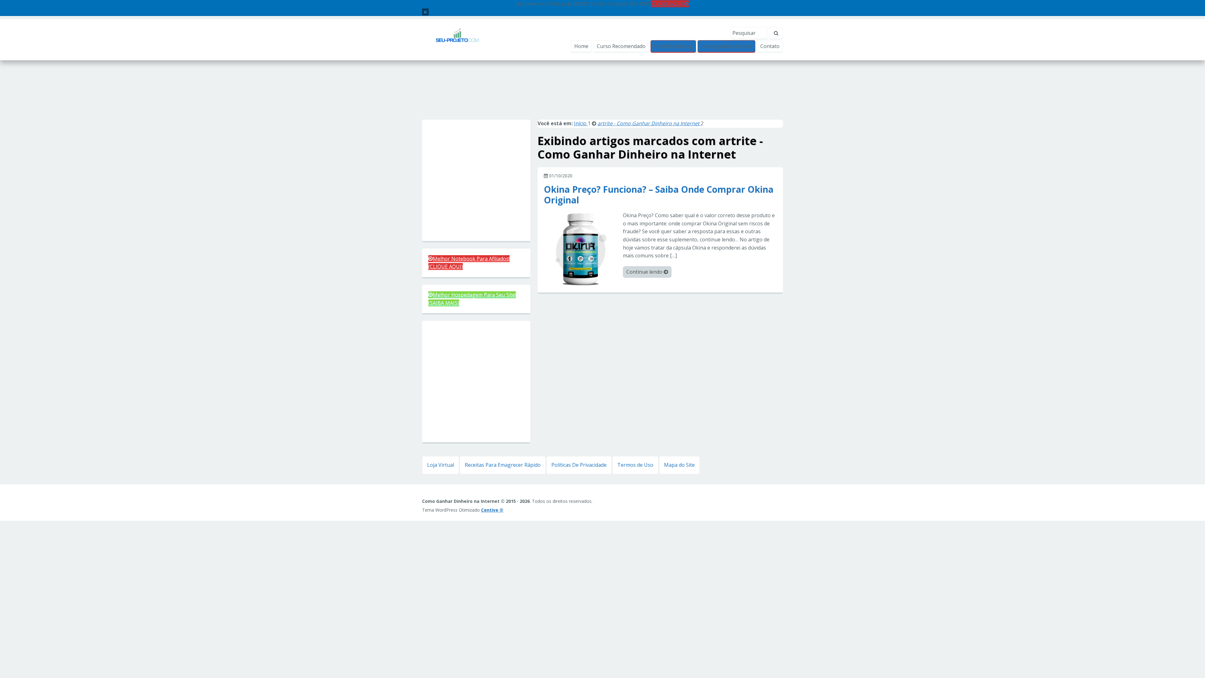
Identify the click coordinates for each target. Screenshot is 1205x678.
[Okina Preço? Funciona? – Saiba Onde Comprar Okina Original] (581, 248)
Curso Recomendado (621, 46)
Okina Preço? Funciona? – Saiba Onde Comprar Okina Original (659, 194)
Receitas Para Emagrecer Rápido (503, 464)
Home (581, 46)
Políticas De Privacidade (579, 464)
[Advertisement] (602, 97)
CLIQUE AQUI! (667, 3)
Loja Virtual (440, 464)
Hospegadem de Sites (726, 46)
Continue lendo (645, 271)
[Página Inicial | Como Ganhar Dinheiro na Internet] (457, 39)
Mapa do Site (679, 464)
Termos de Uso (635, 464)
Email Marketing (673, 46)
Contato (769, 46)
